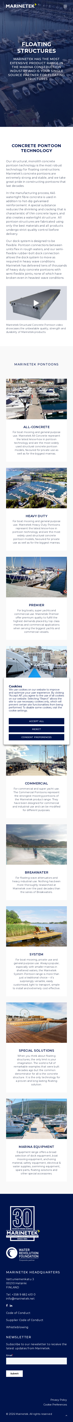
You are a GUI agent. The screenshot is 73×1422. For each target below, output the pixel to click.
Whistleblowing (17, 1327)
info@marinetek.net (20, 1298)
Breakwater (36, 872)
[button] (65, 6)
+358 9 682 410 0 (23, 1294)
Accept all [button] (36, 721)
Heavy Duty (37, 516)
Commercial (36, 783)
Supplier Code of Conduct (24, 1320)
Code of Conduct (18, 1313)
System (36, 954)
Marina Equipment (36, 1147)
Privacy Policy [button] (58, 1399)
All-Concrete (36, 427)
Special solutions (36, 1050)
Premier (36, 605)
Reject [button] (36, 729)
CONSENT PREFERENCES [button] (36, 737)
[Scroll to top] (66, 1415)
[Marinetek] (21, 5)
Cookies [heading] (15, 686)
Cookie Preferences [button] (55, 1404)
